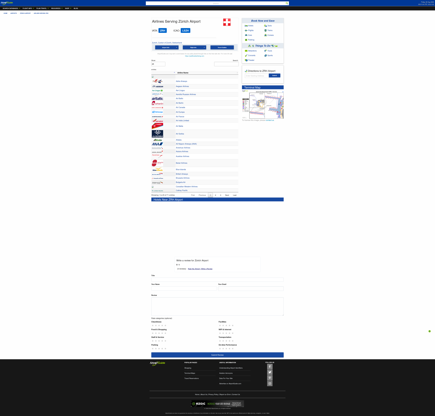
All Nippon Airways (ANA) (186, 143)
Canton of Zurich (164, 42)
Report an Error (225, 394)
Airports (13, 13)
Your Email (222, 284)
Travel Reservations (191, 378)
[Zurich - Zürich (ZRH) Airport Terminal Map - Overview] (263, 104)
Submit (274, 75)
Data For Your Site (226, 378)
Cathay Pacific (182, 190)
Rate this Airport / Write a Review (200, 269)
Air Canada (180, 107)
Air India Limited (182, 120)
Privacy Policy (213, 394)
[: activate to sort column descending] (163, 73)
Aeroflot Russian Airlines (186, 94)
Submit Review (217, 355)
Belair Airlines (181, 163)
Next (227, 195)
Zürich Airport (25, 13)
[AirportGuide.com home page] (7, 3)
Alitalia (178, 140)
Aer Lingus (180, 90)
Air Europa (180, 112)
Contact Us (236, 394)
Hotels (250, 25)
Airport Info (165, 47)
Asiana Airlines (182, 151)
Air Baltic (179, 98)
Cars (250, 35)
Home (5, 13)
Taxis (269, 25)
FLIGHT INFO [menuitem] (27, 8)
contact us (270, 120)
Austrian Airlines (182, 156)
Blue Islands (181, 169)
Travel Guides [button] (222, 47)
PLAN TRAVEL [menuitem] (41, 8)
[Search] (287, 3)
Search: (235, 60)
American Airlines (183, 147)
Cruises (270, 35)
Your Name (155, 284)
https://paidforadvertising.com (194, 56)
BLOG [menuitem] (76, 8)
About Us (204, 394)
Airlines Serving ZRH (41, 13)
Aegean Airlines (182, 86)
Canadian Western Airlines (187, 186)
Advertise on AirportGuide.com (230, 383)
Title (153, 275)
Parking (251, 39)
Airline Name (182, 72)
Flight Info (193, 47)
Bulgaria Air (180, 182)
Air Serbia (180, 133)
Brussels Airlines (183, 178)
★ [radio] (153, 325)
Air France (180, 116)
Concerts (251, 55)
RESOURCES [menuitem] (55, 8)
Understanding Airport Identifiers (231, 368)
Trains (269, 30)
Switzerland (177, 42)
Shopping (187, 368)
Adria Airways (181, 81)
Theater (251, 60)
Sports (270, 55)
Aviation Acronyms (226, 373)
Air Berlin (179, 103)
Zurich (154, 42)
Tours (269, 50)
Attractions (252, 50)
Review (154, 295)
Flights (251, 30)
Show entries (153, 65)
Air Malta (179, 126)
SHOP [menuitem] (67, 8)
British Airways (182, 174)
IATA (154, 30)
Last (234, 195)
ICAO (176, 30)
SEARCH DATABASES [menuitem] (10, 8)
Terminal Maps (189, 373)
